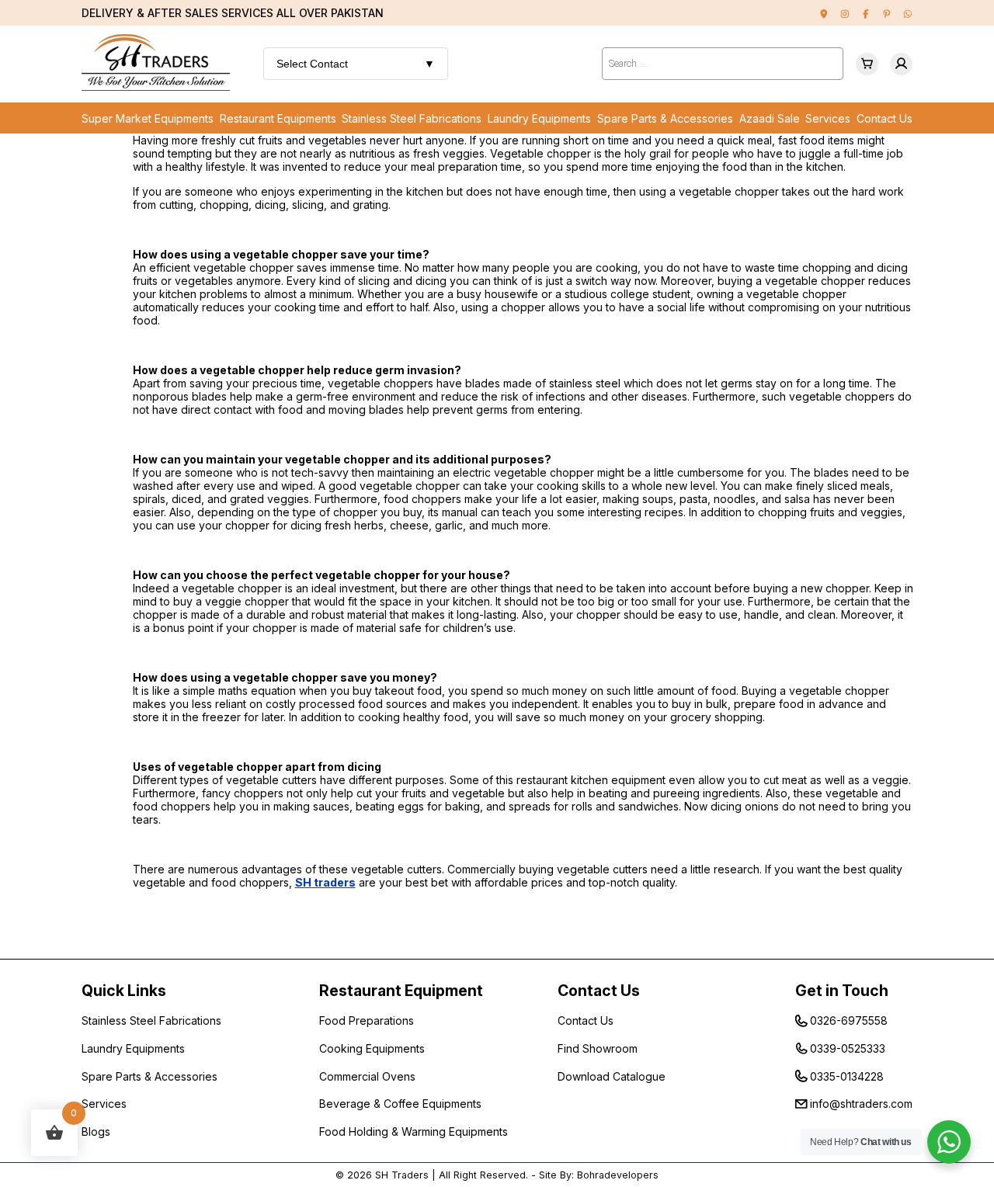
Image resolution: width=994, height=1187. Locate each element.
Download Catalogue (612, 1076)
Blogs (96, 1131)
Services (827, 118)
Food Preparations (366, 1020)
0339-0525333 (847, 1048)
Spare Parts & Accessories (665, 118)
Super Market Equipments (148, 118)
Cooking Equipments (372, 1048)
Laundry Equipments (539, 118)
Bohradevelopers (618, 1175)
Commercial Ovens (367, 1076)
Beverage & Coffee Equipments (400, 1103)
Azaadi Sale (769, 118)
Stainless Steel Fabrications (411, 118)
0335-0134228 (847, 1076)
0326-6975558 (849, 1020)
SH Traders (402, 1175)
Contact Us (884, 118)
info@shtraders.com (861, 1103)
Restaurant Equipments (278, 118)
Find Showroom (598, 1048)
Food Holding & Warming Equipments (413, 1131)
